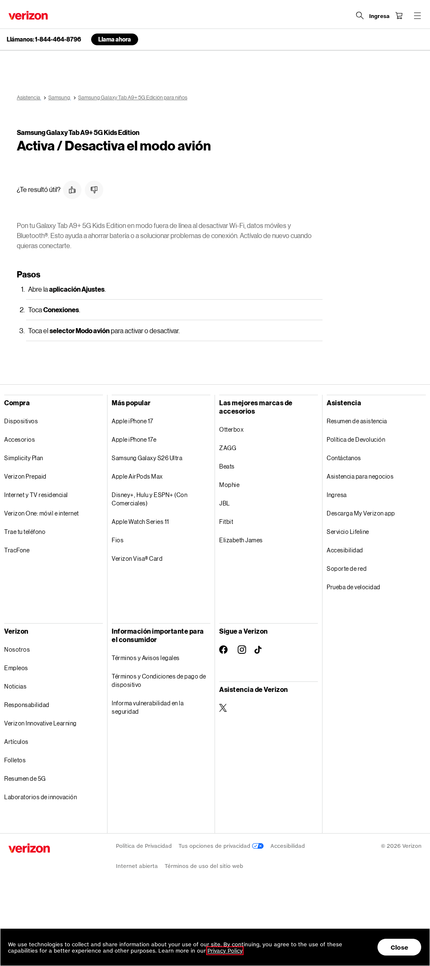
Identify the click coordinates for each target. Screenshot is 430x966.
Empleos (16, 667)
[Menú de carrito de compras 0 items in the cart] (399, 15)
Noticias (15, 686)
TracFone (16, 550)
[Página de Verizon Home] (28, 15)
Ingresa (337, 494)
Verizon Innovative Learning (40, 723)
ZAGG (227, 447)
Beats (227, 466)
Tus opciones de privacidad (215, 846)
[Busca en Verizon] (360, 15)
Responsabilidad (27, 704)
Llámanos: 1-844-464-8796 (44, 39)
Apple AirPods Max (137, 476)
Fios (117, 540)
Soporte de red (347, 568)
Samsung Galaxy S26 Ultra (147, 457)
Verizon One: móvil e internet (41, 513)
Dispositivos (21, 421)
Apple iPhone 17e (134, 439)
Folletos (15, 760)
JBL (224, 503)
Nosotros (17, 649)
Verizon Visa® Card (137, 558)
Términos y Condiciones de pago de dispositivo (159, 680)
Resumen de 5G (25, 778)
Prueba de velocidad (353, 586)
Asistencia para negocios (360, 476)
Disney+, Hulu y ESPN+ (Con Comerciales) (149, 499)
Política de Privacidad (144, 846)
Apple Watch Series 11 (140, 521)
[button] (72, 190)
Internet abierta (137, 866)
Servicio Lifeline (348, 531)
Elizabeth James (241, 540)
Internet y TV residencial (36, 494)
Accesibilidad (345, 550)
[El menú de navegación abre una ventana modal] (417, 15)
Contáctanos (344, 457)
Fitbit (226, 521)
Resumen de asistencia (357, 421)
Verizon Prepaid (25, 476)
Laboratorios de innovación (40, 796)
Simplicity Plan (23, 457)
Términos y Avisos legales (146, 657)
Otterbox (231, 429)
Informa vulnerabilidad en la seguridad (148, 707)
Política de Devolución (356, 439)
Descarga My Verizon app (361, 513)
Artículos (16, 741)
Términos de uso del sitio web (204, 866)
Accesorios (19, 439)
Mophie (229, 484)
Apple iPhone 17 (132, 421)
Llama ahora (114, 39)
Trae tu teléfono (24, 531)
